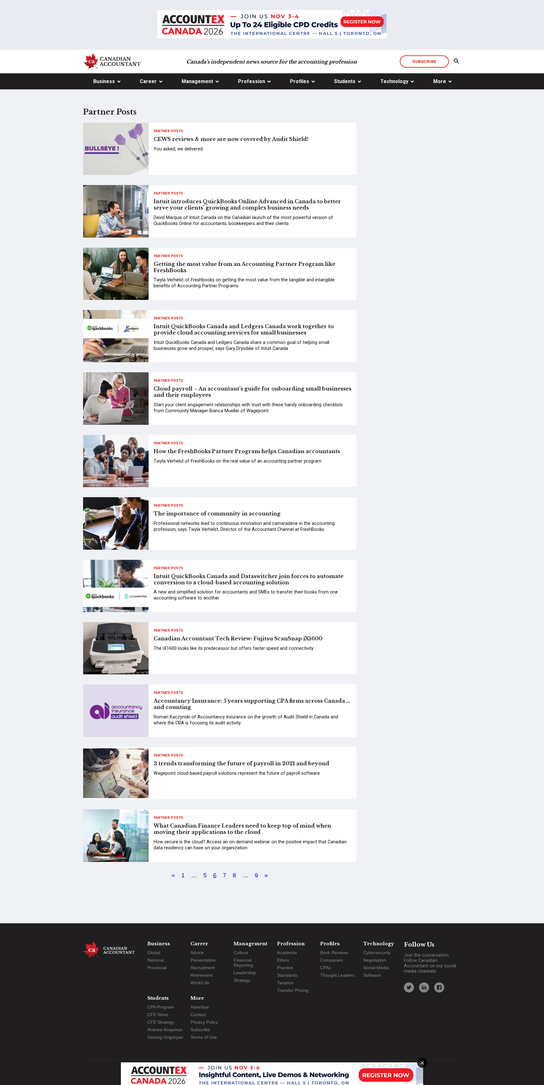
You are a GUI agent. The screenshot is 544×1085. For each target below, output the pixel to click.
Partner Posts (168, 131)
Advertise (199, 1006)
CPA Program (160, 1006)
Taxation (285, 982)
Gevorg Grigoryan (165, 1037)
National (155, 960)
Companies (331, 960)
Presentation (203, 960)
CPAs (325, 967)
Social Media (376, 967)
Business (104, 81)
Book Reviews (334, 952)
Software (372, 975)
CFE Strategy (160, 1022)
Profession (251, 81)
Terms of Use (203, 1037)
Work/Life (199, 982)
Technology (394, 81)
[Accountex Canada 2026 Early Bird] (272, 25)
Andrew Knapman (165, 1029)
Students (344, 81)
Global (153, 952)
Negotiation (374, 960)
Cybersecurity (377, 952)
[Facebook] (439, 987)
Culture (241, 952)
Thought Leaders (337, 975)
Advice (197, 952)
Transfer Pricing (293, 990)
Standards (287, 975)
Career (148, 81)
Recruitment (202, 967)
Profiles (299, 81)
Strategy (242, 980)
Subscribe (424, 61)
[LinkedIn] (424, 987)
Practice (285, 967)
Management (197, 81)
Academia (287, 952)
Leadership (245, 972)
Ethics (283, 960)
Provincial (157, 967)
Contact (198, 1014)
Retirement (201, 975)
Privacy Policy (204, 1022)
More (439, 81)
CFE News (157, 1014)
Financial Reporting (243, 963)
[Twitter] (409, 987)
